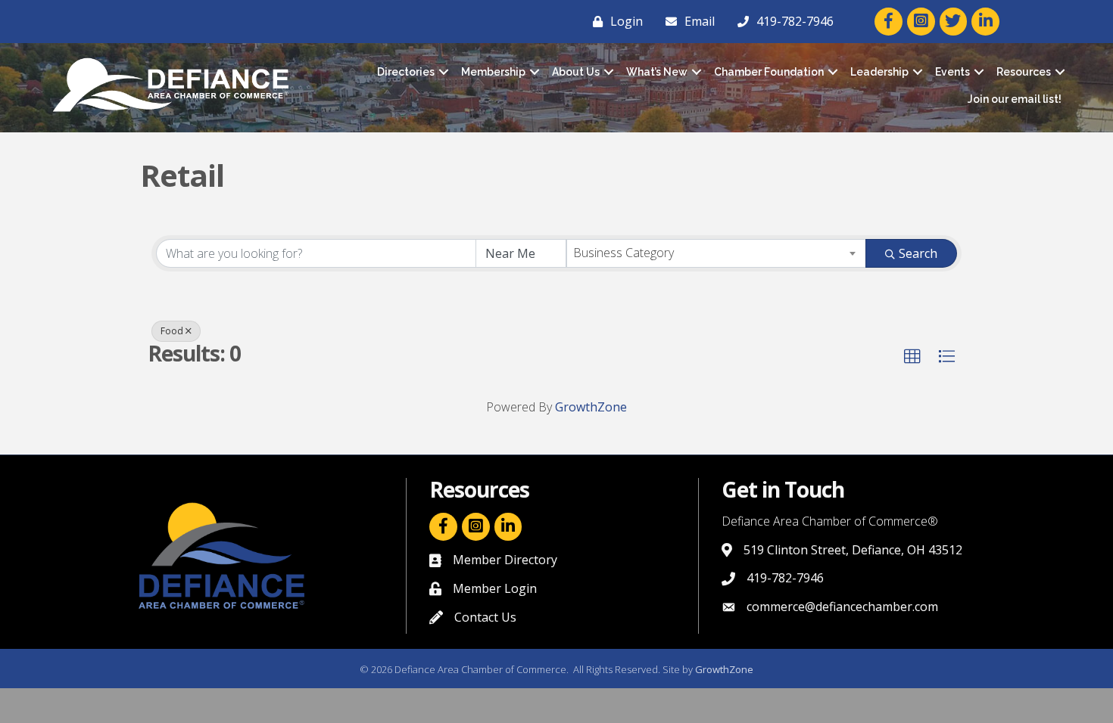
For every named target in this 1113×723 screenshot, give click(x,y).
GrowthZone (591, 407)
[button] (912, 357)
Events (952, 72)
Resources (1023, 72)
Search (918, 253)
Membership (493, 72)
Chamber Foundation (769, 72)
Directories (406, 72)
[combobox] (716, 253)
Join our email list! (1015, 99)
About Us (576, 72)
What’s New (656, 72)
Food (172, 330)
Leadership (879, 72)
